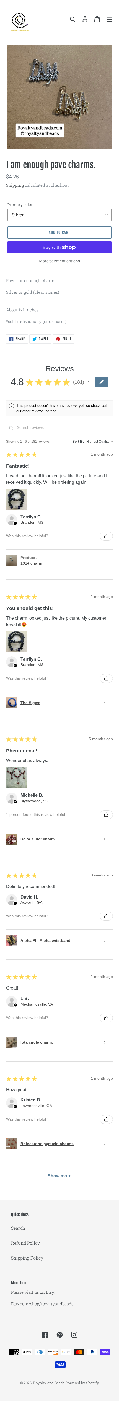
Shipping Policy (27, 1258)
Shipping (15, 185)
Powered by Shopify (82, 1382)
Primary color (20, 204)
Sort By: (79, 441)
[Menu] (109, 19)
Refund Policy (25, 1243)
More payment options (59, 260)
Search (18, 1228)
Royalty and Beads (48, 1382)
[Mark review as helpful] (106, 536)
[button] (89, 382)
